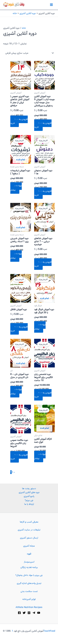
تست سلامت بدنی (29, 591)
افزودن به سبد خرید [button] (19, 121)
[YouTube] (38, 612)
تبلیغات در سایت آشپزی (29, 530)
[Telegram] (33, 612)
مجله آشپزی (29, 546)
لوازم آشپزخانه (29, 599)
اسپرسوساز (29, 562)
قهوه (29, 554)
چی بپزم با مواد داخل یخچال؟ (29, 575)
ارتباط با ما (29, 504)
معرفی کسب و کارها (29, 522)
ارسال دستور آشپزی (29, 538)
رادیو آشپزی (29, 496)
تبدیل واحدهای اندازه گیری (29, 583)
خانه (24, 28)
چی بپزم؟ (29, 500)
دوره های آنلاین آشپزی (29, 492)
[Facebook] (19, 612)
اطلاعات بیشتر (16, 188)
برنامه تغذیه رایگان (29, 567)
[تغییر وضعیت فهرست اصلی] (51, 4)
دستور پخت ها (29, 488)
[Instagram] (29, 612)
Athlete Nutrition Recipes (29, 607)
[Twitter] (24, 612)
